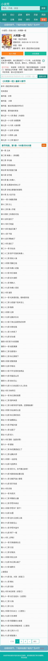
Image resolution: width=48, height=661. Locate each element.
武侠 (20, 14)
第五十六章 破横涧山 (9, 420)
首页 (4, 14)
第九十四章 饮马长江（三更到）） (13, 611)
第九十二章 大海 (7, 601)
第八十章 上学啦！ (8, 537)
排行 (28, 19)
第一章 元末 (5, 150)
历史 (36, 14)
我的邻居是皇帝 (32, 67)
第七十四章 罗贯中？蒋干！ (11, 508)
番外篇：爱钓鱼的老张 (9, 110)
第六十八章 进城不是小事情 (11, 478)
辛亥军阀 (5, 72)
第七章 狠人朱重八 (8, 180)
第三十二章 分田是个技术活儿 (12, 302)
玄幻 (12, 14)
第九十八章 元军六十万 (10, 630)
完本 (36, 19)
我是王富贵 (28, 69)
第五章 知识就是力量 (9, 170)
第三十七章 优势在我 (9, 327)
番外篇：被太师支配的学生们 (12, 105)
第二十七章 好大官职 (9, 278)
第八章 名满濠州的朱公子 (10, 184)
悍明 (20, 69)
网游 (44, 14)
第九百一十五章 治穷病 (10, 130)
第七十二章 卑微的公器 (10, 498)
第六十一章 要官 (7, 444)
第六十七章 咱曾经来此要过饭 (12, 474)
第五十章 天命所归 (8, 390)
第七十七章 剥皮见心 (9, 523)
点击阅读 (35, 53)
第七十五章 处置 (7, 513)
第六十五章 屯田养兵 (9, 464)
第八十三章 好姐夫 (8, 552)
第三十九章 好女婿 (8, 336)
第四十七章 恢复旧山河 (10, 376)
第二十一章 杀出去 (8, 248)
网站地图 (24, 657)
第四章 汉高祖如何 (8, 165)
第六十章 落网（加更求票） (11, 439)
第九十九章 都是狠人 (9, 635)
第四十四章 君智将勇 (9, 361)
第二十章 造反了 (7, 243)
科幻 (4, 19)
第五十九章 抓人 (7, 434)
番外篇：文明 (6, 96)
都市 (28, 14)
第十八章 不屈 (6, 233)
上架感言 (4, 571)
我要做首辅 (38, 69)
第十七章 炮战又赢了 (9, 229)
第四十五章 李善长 (8, 366)
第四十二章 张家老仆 (9, 351)
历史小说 (12, 30)
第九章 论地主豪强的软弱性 (11, 189)
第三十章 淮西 (6, 292)
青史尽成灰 (22, 39)
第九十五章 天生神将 (9, 616)
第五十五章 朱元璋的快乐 (10, 415)
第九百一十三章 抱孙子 (10, 140)
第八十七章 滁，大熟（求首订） (13, 576)
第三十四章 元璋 (7, 312)
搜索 (43, 8)
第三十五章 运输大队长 (10, 317)
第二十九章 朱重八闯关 (10, 287)
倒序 (44, 145)
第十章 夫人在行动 (8, 194)
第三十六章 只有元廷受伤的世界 (13, 322)
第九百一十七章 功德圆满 (10, 120)
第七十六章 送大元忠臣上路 (11, 518)
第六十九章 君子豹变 (9, 483)
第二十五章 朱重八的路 (10, 268)
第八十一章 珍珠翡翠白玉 (10, 542)
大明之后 (21, 67)
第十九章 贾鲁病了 (8, 238)
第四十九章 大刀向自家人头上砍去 (14, 385)
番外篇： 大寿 (6, 101)
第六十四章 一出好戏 (9, 459)
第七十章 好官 (6, 488)
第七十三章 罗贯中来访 (10, 503)
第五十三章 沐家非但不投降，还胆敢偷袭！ (17, 405)
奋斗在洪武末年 (17, 72)
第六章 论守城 (6, 175)
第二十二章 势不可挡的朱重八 (12, 253)
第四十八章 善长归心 (9, 380)
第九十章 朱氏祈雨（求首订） (12, 591)
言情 (12, 19)
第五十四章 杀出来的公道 (10, 410)
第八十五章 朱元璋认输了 (10, 562)
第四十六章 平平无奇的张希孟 (12, 371)
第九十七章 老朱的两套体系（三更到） (16, 625)
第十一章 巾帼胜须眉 (9, 199)
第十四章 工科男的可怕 (10, 214)
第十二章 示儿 (6, 204)
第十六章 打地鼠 (7, 224)
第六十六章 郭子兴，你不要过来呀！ (15, 469)
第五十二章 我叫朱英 (9, 400)
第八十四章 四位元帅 (9, 557)
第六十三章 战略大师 (9, 454)
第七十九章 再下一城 (9, 532)
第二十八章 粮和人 (8, 282)
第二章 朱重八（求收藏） (10, 155)
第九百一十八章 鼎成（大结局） (13, 115)
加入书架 (12, 53)
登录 (44, 19)
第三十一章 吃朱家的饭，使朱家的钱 (15, 297)
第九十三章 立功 (7, 606)
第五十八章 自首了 (8, 429)
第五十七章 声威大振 (9, 425)
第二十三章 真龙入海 (9, 258)
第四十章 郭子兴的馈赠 (10, 341)
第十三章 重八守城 (8, 209)
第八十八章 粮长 (7, 581)
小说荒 (5, 4)
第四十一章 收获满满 (9, 346)
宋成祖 (13, 67)
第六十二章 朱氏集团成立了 (11, 449)
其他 (20, 19)
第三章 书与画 (6, 160)
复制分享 (42, 76)
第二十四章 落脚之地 (9, 263)
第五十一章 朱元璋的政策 (10, 395)
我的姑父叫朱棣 (11, 69)
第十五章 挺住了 (7, 219)
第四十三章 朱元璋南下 (10, 356)
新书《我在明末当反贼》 (31, 48)
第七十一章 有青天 (8, 493)
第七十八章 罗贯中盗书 (10, 527)
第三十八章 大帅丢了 (9, 331)
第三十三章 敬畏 (7, 307)
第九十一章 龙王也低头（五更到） (14, 596)
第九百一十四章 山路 (9, 135)
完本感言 (4, 91)
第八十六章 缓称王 (8, 567)
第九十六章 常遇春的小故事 (11, 620)
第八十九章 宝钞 (7, 586)
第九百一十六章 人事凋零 (10, 125)
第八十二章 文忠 (7, 547)
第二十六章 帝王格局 (9, 273)
